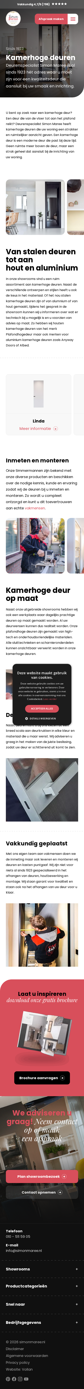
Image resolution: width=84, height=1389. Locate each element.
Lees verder (50, 699)
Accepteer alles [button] (42, 708)
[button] (42, 718)
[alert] (42, 694)
